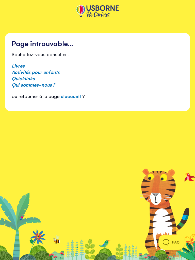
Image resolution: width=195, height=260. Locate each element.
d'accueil (71, 96)
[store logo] (97, 11)
